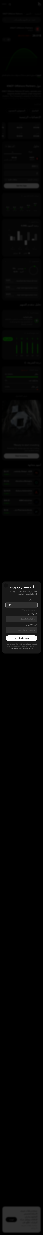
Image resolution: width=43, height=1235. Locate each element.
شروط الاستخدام (27, 648)
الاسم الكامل (32, 614)
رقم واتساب (33, 600)
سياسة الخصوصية (16, 648)
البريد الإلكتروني (31, 625)
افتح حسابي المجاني (21, 638)
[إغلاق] (6, 585)
